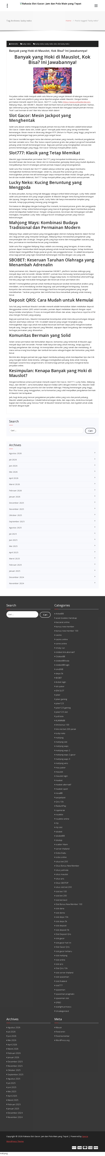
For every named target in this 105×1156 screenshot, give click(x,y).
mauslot (59, 771)
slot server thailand (64, 972)
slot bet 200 (61, 895)
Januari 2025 (14, 571)
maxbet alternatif (63, 784)
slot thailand (61, 981)
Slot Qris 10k (61, 968)
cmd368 (59, 669)
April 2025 (13, 552)
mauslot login (62, 776)
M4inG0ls (14, 44)
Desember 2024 (16, 577)
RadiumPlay (61, 806)
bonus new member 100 (67, 630)
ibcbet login (61, 682)
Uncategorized (62, 1011)
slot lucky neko (63, 44)
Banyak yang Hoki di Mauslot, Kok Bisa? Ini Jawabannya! (48, 51)
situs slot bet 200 (64, 887)
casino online (62, 639)
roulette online (62, 818)
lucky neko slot (51, 44)
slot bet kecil (61, 900)
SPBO (58, 1002)
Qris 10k (60, 801)
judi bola (59, 716)
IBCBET (59, 677)
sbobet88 (60, 835)
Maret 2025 (14, 558)
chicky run (60, 648)
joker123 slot (62, 712)
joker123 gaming (63, 707)
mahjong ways (62, 746)
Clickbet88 (60, 656)
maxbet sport (62, 789)
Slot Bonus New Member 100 (69, 904)
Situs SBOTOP (62, 883)
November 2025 (16, 509)
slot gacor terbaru (64, 951)
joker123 (60, 703)
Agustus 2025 (15, 527)
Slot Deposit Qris (63, 934)
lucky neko (26, 44)
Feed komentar (63, 1036)
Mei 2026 (13, 472)
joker (58, 694)
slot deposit (61, 925)
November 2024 (16, 583)
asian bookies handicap (66, 618)
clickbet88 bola (62, 660)
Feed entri (60, 1031)
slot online (60, 959)
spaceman (60, 989)
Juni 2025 (13, 540)
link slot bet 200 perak (66, 729)
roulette (59, 814)
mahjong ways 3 (63, 759)
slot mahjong (61, 955)
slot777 (59, 985)
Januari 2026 (14, 496)
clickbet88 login (62, 665)
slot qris (59, 964)
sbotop (59, 840)
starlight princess (63, 1006)
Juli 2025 (13, 534)
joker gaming (61, 699)
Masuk (59, 1027)
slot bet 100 (61, 891)
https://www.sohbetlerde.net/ (76, 102)
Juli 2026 (13, 459)
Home (68, 20)
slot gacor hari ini (63, 942)
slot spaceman (62, 976)
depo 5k (59, 673)
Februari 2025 (15, 564)
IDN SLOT (60, 690)
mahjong (59, 737)
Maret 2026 (14, 484)
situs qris (60, 878)
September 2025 (17, 521)
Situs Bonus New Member (67, 865)
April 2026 (13, 478)
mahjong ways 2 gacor (66, 754)
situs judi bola (62, 870)
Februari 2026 (15, 490)
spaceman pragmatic (65, 994)
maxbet (59, 780)
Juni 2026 (13, 465)
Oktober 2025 (15, 515)
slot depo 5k (61, 921)
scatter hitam (62, 844)
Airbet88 (60, 613)
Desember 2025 (16, 502)
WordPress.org (62, 1040)
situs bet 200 (62, 861)
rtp (57, 823)
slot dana (60, 908)
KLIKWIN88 (60, 720)
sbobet (59, 831)
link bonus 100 (62, 724)
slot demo (60, 912)
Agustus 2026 (15, 453)
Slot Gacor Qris (63, 947)
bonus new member (65, 626)
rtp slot (59, 827)
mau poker (61, 767)
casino (59, 635)
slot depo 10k (62, 917)
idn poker (60, 686)
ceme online (61, 643)
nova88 (59, 793)
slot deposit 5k (62, 930)
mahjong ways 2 (63, 750)
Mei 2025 (13, 546)
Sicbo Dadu (61, 853)
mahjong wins (62, 763)
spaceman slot (62, 998)
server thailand (62, 848)
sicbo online (61, 857)
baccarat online (63, 622)
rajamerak (60, 810)
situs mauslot (62, 874)
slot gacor (60, 938)
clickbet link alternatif (65, 652)
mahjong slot (61, 742)
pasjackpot (60, 797)
